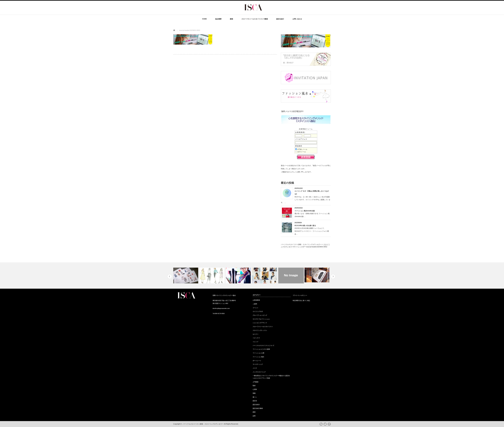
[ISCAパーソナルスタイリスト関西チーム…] (265, 275)
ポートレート (257, 360)
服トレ (255, 397)
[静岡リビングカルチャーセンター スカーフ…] (291, 275)
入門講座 (255, 382)
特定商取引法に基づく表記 (301, 300)
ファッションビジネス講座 (261, 349)
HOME (204, 19)
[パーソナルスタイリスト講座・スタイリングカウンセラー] (253, 13)
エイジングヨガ (258, 311)
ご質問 (255, 304)
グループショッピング (260, 315)
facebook (329, 424)
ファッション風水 (258, 357)
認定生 (255, 400)
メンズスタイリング (259, 372)
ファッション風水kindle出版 (305, 211)
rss (321, 424)
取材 (254, 385)
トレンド (255, 341)
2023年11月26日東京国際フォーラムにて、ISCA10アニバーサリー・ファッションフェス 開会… (312, 231)
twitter (325, 424)
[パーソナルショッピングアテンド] (186, 275)
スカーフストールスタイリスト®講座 (255, 19)
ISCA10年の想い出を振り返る (305, 225)
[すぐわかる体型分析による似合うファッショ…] (212, 275)
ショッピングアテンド (260, 323)
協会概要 (218, 19)
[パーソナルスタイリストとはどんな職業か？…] (238, 275)
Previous (169, 276)
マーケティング (258, 364)
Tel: (214, 313)
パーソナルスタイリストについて (263, 345)
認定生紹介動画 (258, 408)
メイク (255, 368)
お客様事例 (256, 300)
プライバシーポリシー (300, 295)
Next (333, 276)
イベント (255, 308)
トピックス (256, 338)
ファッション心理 (258, 353)
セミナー (255, 334)
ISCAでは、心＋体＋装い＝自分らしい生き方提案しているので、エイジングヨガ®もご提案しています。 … (305, 199)
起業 (254, 416)
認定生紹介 (280, 19)
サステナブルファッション (261, 319)
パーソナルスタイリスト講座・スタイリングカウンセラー (203, 424)
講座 (231, 19)
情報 (254, 393)
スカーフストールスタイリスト (263, 326)
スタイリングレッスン (260, 330)
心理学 (255, 389)
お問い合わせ (297, 19)
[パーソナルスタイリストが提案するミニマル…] (317, 275)
